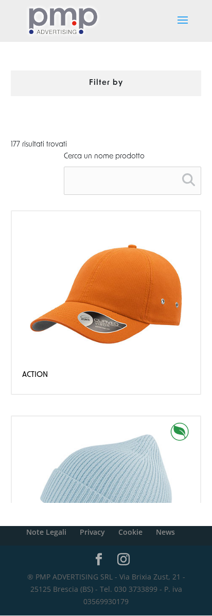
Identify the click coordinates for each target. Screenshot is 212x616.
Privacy (92, 532)
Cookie (130, 532)
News (165, 532)
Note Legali (46, 532)
